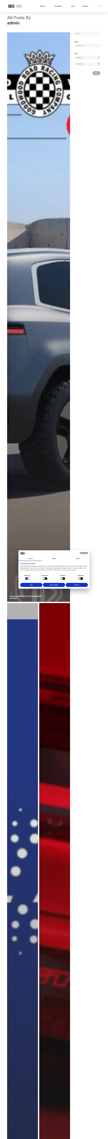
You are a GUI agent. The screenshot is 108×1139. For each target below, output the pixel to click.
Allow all (76, 585)
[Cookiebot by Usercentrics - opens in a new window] (81, 553)
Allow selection (54, 585)
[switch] (45, 578)
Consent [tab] (30, 558)
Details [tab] (54, 558)
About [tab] (77, 558)
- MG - (11, 593)
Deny (31, 585)
